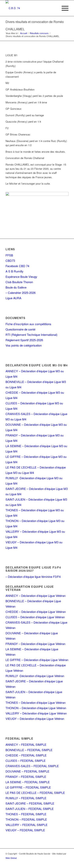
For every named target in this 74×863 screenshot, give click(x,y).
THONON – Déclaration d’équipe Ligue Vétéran (36, 708)
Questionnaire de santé (20, 329)
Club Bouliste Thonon (19, 282)
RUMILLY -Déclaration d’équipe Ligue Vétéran (35, 676)
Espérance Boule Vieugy (21, 276)
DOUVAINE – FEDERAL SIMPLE (27, 771)
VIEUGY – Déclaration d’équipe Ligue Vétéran (35, 718)
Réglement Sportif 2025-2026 (24, 340)
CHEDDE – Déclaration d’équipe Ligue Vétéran (36, 612)
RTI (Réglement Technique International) (31, 334)
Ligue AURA (13, 298)
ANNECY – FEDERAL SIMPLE (26, 744)
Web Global (11, 857)
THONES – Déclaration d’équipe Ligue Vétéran (36, 702)
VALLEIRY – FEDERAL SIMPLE (27, 825)
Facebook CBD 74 (17, 266)
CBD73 (10, 260)
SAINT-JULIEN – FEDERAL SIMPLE (30, 809)
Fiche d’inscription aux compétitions (28, 324)
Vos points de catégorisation (24, 345)
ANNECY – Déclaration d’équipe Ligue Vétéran (36, 595)
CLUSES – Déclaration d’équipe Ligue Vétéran (35, 617)
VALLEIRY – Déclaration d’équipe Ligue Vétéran (36, 713)
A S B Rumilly (14, 271)
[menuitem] (63, 8)
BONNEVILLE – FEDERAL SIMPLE (29, 750)
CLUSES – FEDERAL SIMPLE (26, 760)
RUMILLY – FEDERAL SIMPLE (26, 798)
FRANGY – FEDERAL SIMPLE (26, 776)
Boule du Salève (16, 287)
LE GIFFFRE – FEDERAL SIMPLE (28, 787)
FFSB (9, 255)
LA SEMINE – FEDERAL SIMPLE (28, 782)
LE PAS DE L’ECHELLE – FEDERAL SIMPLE (35, 793)
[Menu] (63, 8)
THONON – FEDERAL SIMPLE (26, 819)
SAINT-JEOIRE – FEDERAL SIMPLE (30, 803)
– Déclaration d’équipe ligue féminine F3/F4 (33, 576)
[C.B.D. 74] (31, 8)
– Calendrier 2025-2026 (21, 293)
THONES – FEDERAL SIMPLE (26, 814)
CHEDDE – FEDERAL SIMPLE (26, 755)
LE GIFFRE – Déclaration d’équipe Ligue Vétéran (37, 660)
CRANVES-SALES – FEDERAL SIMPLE (32, 766)
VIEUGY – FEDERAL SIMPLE (25, 830)
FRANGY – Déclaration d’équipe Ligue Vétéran (35, 644)
